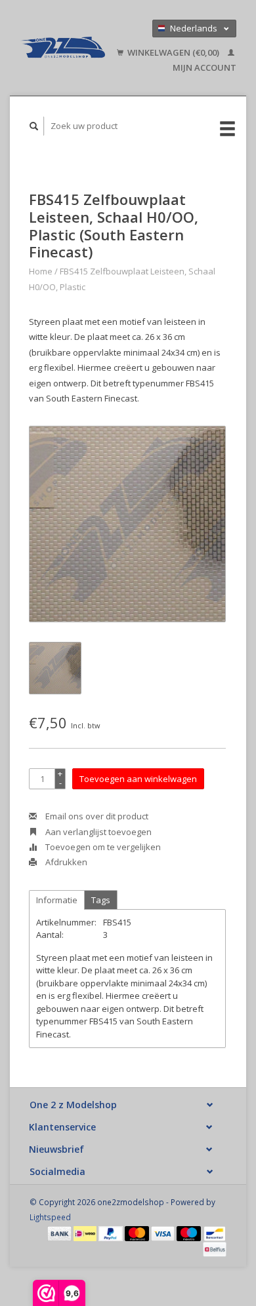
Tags (100, 900)
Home (41, 271)
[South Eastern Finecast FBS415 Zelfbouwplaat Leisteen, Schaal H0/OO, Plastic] (127, 524)
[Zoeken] (34, 126)
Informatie (56, 900)
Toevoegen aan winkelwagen (138, 779)
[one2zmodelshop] (62, 48)
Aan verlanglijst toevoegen (97, 832)
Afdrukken (65, 862)
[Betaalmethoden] (60, 1233)
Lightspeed (50, 1217)
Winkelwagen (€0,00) (173, 52)
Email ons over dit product (95, 816)
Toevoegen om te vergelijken (102, 847)
